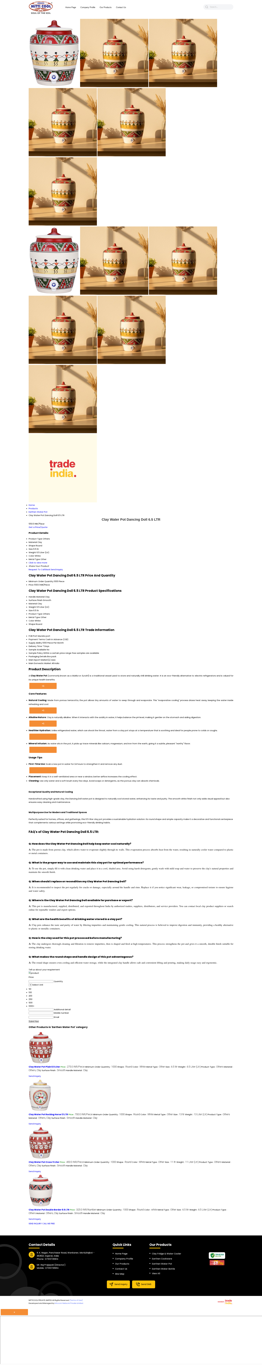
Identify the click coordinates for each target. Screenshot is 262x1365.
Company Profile (87, 7)
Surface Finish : (53, 1070)
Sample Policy (36, 653)
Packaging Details (38, 656)
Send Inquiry (57, 569)
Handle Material (36, 596)
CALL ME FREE (48, 1223)
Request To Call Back (39, 569)
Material (33, 603)
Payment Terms (37, 639)
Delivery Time (35, 646)
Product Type (35, 613)
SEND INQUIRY (35, 1223)
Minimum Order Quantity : (101, 1066)
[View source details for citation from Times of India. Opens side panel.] (43, 750)
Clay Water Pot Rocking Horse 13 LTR (48, 1114)
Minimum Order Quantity (41, 581)
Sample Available (37, 649)
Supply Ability (35, 642)
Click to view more (38, 562)
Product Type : (212, 1066)
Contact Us (121, 7)
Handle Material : (77, 1070)
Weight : (189, 1066)
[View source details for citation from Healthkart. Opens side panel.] (43, 737)
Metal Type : (155, 1066)
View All (156, 1273)
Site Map (119, 1273)
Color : (139, 1066)
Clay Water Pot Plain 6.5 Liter (44, 1066)
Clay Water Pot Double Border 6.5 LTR (49, 1209)
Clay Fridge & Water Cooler (166, 1253)
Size (31, 610)
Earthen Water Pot (162, 1263)
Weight (32, 607)
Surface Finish (35, 600)
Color (31, 620)
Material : (40, 1118)
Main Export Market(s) (40, 659)
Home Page (70, 7)
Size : (172, 1066)
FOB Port (33, 636)
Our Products (106, 7)
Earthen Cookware (162, 1258)
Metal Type (34, 617)
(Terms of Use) (76, 1300)
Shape (32, 624)
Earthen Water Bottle (163, 1268)
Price (31, 584)
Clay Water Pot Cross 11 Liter (44, 1162)
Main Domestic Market (40, 663)
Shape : (124, 1066)
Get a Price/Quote (38, 527)
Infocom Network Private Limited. (69, 1303)
